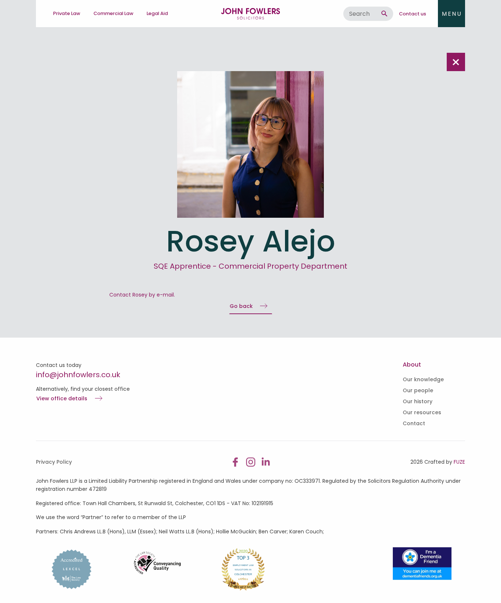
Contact (414, 423)
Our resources (422, 412)
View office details (61, 399)
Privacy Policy (54, 462)
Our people (418, 390)
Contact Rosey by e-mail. (142, 294)
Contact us (412, 14)
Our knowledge (423, 379)
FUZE (459, 462)
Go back (241, 306)
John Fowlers (250, 13)
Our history (417, 401)
